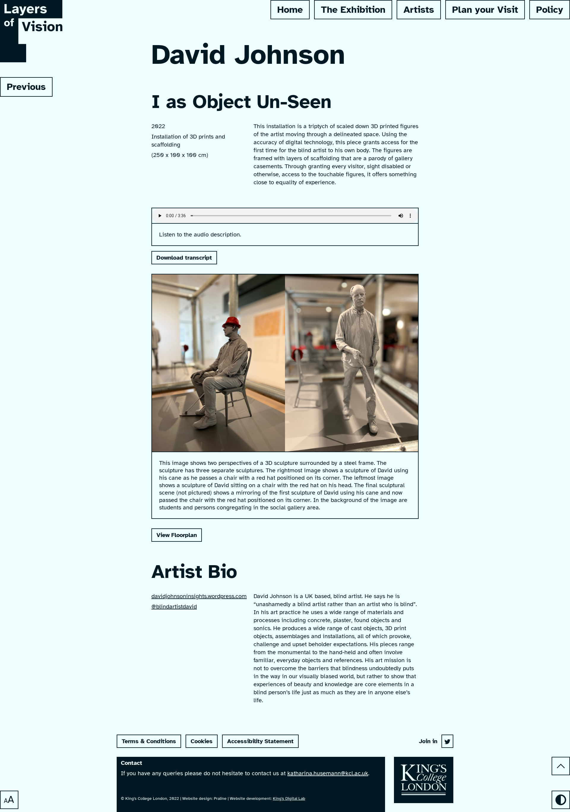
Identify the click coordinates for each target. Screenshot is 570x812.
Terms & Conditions (149, 741)
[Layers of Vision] (447, 741)
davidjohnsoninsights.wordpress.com (199, 596)
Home (290, 9)
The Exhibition (353, 9)
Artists (418, 9)
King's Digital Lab (289, 798)
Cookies (202, 741)
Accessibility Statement (260, 741)
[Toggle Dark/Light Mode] (561, 800)
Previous (23, 89)
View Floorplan (176, 535)
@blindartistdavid (174, 606)
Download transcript (184, 257)
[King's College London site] (423, 780)
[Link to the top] (561, 766)
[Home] (31, 56)
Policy (549, 9)
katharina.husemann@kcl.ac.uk (327, 773)
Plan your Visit (485, 9)
